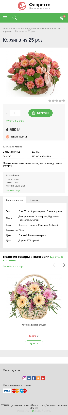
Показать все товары (13, 266)
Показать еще (13, 190)
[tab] (14, 199)
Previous (55, 265)
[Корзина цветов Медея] (34, 297)
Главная (7, 28)
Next (63, 265)
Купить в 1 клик (15, 120)
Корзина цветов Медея (34, 324)
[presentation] (14, 200)
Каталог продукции (26, 28)
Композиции (46, 28)
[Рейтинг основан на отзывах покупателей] (56, 101)
